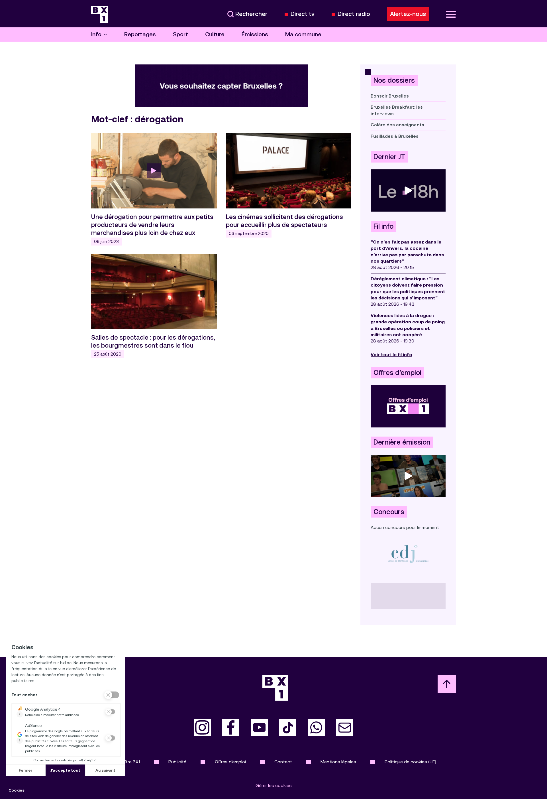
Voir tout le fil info (391, 354)
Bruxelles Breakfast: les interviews (397, 110)
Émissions (255, 34)
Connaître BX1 (125, 762)
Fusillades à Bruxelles (395, 136)
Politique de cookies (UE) (410, 762)
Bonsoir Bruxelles (390, 96)
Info (96, 34)
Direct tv (303, 14)
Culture (214, 34)
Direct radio (354, 14)
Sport (180, 34)
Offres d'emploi (230, 762)
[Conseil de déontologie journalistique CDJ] (408, 553)
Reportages (140, 34)
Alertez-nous (408, 14)
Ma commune (303, 34)
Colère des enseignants (397, 124)
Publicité (177, 762)
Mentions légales (338, 762)
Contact (283, 762)
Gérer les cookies (274, 785)
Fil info (383, 226)
